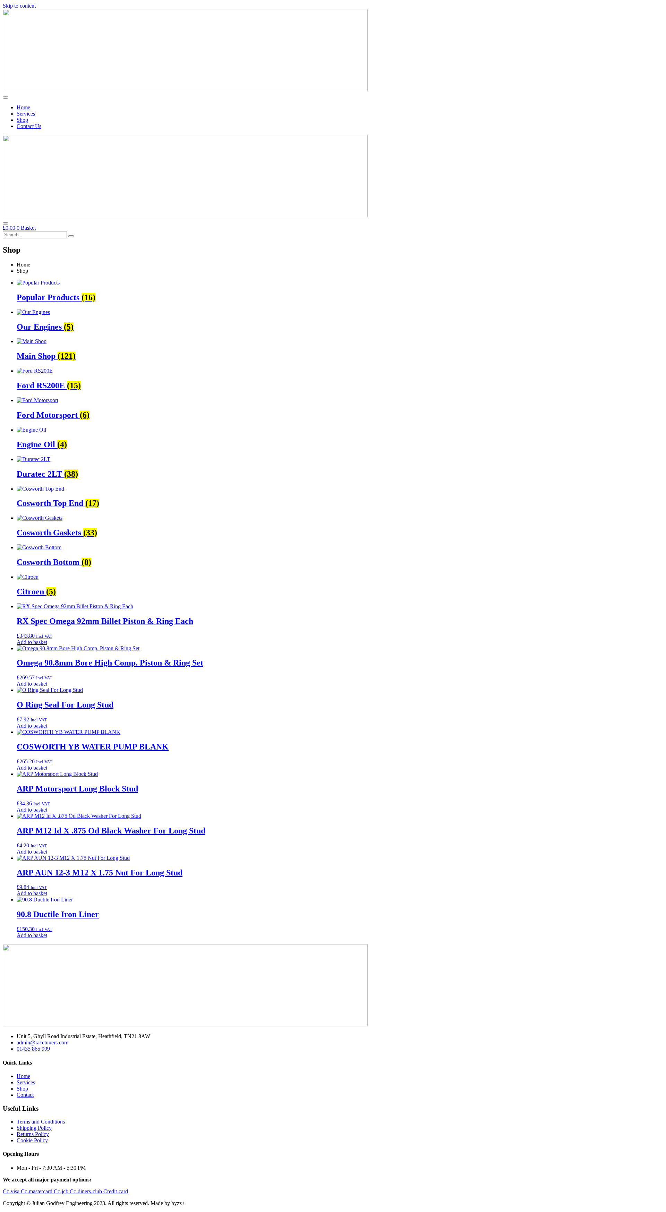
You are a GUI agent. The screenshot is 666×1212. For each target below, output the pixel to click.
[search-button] (71, 236)
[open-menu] (5, 97)
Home (23, 107)
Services (26, 114)
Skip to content (19, 6)
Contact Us (29, 126)
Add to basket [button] (32, 642)
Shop (22, 120)
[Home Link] (185, 215)
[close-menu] (5, 223)
